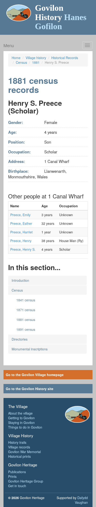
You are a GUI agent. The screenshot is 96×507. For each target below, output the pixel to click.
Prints (12, 476)
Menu (8, 45)
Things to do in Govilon (25, 427)
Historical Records (64, 57)
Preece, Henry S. (22, 249)
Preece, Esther (21, 223)
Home (16, 57)
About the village (20, 413)
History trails (17, 442)
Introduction (20, 280)
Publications (17, 471)
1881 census (25, 319)
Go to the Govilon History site (29, 388)
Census (21, 62)
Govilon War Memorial (24, 451)
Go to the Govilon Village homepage (35, 374)
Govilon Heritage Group (25, 481)
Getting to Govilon (21, 417)
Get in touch (17, 485)
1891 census (25, 329)
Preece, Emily (20, 214)
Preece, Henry (20, 240)
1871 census (25, 309)
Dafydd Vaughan (81, 500)
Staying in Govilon (21, 422)
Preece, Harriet (21, 232)
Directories (19, 339)
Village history (36, 57)
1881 (36, 62)
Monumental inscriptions (30, 349)
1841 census (25, 300)
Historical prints (19, 456)
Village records (19, 447)
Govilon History (60, 17)
